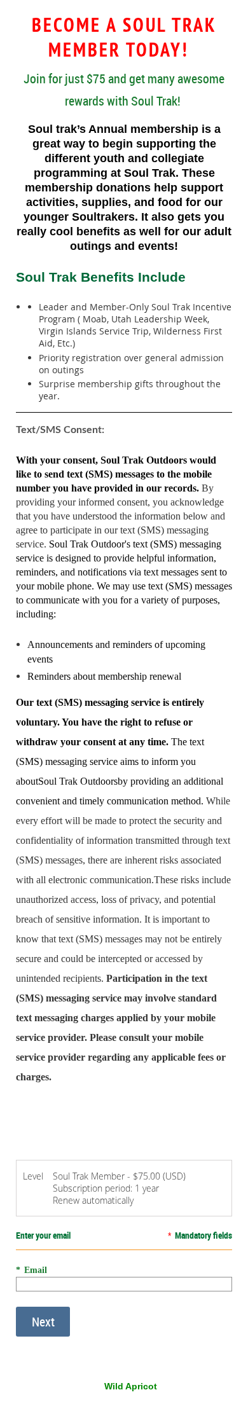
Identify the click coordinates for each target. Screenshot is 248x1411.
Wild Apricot (130, 1386)
